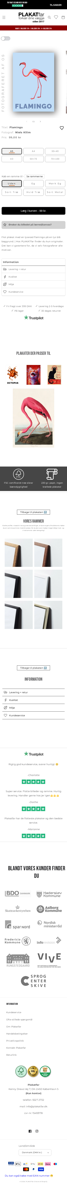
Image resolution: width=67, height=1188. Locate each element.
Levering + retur (17, 269)
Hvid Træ (33, 192)
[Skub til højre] (40, 121)
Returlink (11, 1054)
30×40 (55, 151)
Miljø (11, 284)
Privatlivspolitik (15, 1040)
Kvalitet (12, 277)
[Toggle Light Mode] (8, 39)
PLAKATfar (30, 1181)
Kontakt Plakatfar (16, 1047)
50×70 (33, 159)
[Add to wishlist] (62, 128)
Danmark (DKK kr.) (32, 1152)
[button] (3, 17)
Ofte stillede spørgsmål (19, 1019)
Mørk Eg (55, 183)
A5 (11, 151)
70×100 (55, 159)
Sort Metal (55, 192)
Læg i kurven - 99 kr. (33, 210)
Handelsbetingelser (17, 1033)
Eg (33, 183)
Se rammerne (34, 176)
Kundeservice (15, 292)
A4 (33, 151)
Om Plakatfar (13, 1026)
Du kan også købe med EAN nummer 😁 (29, 1175)
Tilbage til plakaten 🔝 (33, 512)
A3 (11, 159)
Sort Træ (12, 192)
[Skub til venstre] (26, 121)
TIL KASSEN (56, 5)
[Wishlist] (56, 17)
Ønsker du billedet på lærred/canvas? (30, 224)
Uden (12, 183)
